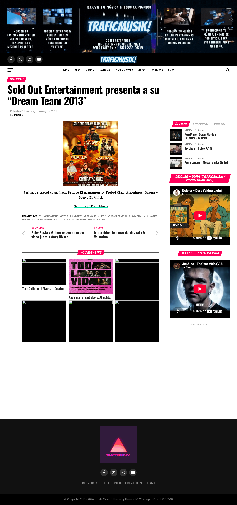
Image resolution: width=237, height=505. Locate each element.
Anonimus (52, 216)
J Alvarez (151, 216)
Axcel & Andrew (72, 216)
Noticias (105, 70)
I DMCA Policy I (133, 483)
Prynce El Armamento (38, 219)
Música (90, 70)
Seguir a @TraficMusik (91, 206)
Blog (77, 70)
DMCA (171, 70)
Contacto (157, 70)
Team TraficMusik (89, 483)
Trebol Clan (97, 219)
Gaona (137, 216)
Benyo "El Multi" (95, 216)
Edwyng (18, 114)
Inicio (66, 70)
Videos (141, 70)
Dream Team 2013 (119, 216)
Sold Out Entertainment (70, 219)
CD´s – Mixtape (124, 70)
